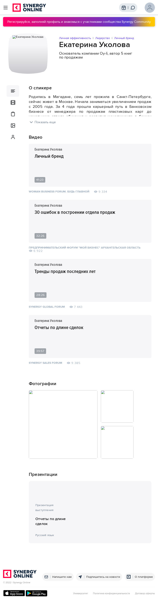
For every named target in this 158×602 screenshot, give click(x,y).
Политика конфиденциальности (111, 593)
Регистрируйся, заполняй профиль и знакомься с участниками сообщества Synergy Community (79, 22)
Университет (80, 593)
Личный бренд (124, 38)
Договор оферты (145, 593)
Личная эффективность (75, 38)
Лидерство (102, 38)
